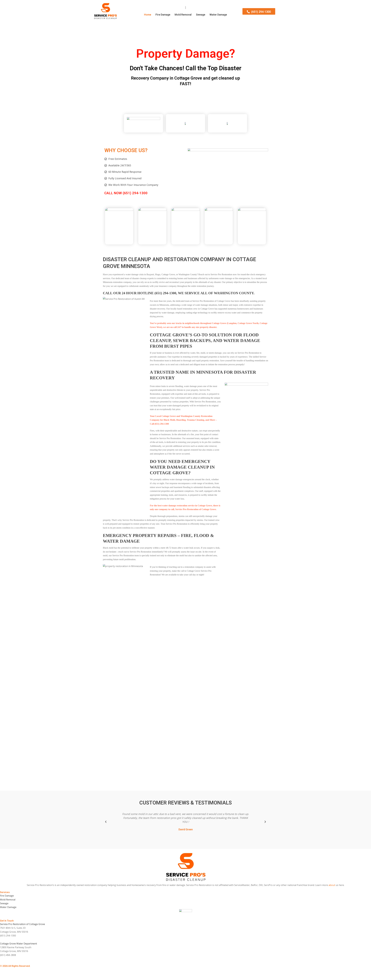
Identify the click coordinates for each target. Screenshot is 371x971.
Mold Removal (183, 14)
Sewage (200, 14)
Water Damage (218, 14)
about (332, 885)
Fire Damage (163, 14)
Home (147, 14)
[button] (105, 821)
